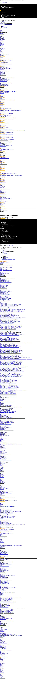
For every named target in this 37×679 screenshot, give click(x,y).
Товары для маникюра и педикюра (8, 240)
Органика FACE (3, 144)
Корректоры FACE (3, 143)
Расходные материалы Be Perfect (6, 512)
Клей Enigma (2, 73)
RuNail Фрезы (3, 192)
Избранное (6, 23)
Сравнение (6, 24)
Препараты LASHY (3, 81)
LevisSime (2, 44)
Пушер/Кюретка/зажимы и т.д (6, 198)
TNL (1, 163)
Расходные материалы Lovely (5, 108)
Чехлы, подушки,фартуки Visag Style (7, 119)
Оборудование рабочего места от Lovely (8, 516)
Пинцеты (2, 55)
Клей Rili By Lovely (3, 70)
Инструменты (3, 197)
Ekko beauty (2, 39)
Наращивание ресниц (6, 235)
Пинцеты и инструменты (7, 239)
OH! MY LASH (2, 48)
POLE (1, 169)
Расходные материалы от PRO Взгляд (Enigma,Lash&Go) (10, 110)
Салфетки (2, 93)
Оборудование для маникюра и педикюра (8, 173)
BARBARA (2, 36)
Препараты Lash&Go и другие (6, 82)
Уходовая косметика (4, 62)
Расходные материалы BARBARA (6, 113)
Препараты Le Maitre (4, 80)
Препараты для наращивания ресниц (7, 77)
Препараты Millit (3, 78)
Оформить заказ (5, 231)
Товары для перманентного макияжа (7, 529)
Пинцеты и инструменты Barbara (6, 134)
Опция (1, 152)
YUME (1, 161)
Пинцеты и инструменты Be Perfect (7, 132)
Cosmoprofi (2, 546)
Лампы (1, 121)
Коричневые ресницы (4, 88)
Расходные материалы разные (6, 106)
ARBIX (1, 659)
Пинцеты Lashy (3, 125)
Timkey (1, 52)
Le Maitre (2, 43)
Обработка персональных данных (8, 15)
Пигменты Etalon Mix (4, 140)
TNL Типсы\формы (3, 164)
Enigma (1, 665)
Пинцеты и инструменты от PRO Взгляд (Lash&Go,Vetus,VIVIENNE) (12, 130)
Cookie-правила (5, 16)
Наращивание (3, 182)
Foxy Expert (2, 155)
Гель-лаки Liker (3, 191)
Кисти (1, 57)
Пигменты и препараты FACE (5, 142)
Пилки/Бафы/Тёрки (4, 201)
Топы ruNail (2, 186)
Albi (1, 159)
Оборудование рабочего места (8, 238)
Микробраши (2, 94)
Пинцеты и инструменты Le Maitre (6, 137)
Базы (1, 205)
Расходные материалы (6, 237)
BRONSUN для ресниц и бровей (6, 60)
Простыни (2, 101)
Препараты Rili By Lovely (5, 79)
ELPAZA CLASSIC (3, 171)
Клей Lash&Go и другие (4, 71)
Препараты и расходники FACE (6, 145)
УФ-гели (2, 190)
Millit (1, 671)
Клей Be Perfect (3, 74)
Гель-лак (2, 187)
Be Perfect (2, 37)
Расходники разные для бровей (6, 490)
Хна (1, 65)
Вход (3, 8)
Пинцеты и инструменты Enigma (6, 526)
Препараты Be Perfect (4, 85)
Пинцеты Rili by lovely (4, 127)
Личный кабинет (5, 230)
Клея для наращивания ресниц (6, 68)
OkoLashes (2, 49)
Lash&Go (2, 41)
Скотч (1, 98)
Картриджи (2, 147)
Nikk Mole (2, 47)
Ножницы (2, 199)
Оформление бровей (6, 234)
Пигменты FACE (3, 146)
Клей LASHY (2, 72)
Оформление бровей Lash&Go (6, 64)
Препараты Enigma (4, 83)
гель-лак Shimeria (3, 188)
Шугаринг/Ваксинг (5, 241)
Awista (1, 35)
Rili (0, 50)
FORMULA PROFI (3, 153)
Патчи (1, 96)
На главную (2, 218)
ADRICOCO (2, 34)
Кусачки (1, 200)
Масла (1, 178)
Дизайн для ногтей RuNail (5, 189)
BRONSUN (2, 38)
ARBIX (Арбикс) (3, 157)
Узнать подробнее (3, 2)
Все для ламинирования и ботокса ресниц (10, 236)
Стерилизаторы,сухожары (5, 116)
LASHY (1, 42)
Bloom (1, 150)
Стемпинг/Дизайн (3, 195)
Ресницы (2, 87)
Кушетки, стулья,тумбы (4, 123)
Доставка (4, 223)
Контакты (4, 14)
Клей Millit (2, 69)
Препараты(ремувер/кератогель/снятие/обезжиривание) (11, 175)
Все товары (2, 56)
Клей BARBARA (3, 75)
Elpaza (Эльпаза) (3, 543)
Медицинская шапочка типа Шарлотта (7, 506)
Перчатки (2, 103)
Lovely (1, 45)
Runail (1, 51)
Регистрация (4, 27)
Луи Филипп (2, 53)
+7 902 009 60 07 (3, 21)
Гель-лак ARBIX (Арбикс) (4, 158)
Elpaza (1, 40)
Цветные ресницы (3, 89)
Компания (4, 12)
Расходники (2, 180)
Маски (1, 105)
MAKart (1, 46)
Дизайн (1, 204)
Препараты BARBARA (4, 84)
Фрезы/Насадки (3, 194)
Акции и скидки (5, 13)
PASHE (1, 165)
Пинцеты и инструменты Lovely (6, 129)
